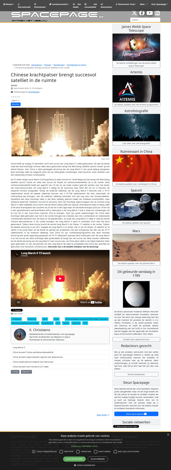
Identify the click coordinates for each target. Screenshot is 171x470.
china (56, 319)
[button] (85, 446)
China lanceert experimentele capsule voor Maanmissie (38, 357)
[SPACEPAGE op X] (134, 14)
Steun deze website (135, 414)
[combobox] (145, 20)
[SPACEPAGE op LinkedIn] (157, 14)
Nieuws (9, 4)
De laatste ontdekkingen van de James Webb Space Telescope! (136, 64)
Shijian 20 (76, 323)
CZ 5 (58, 323)
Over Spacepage (158, 4)
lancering (32, 319)
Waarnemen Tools (126, 4)
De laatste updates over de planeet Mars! (136, 263)
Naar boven (102, 415)
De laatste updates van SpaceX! (136, 223)
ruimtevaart (16, 319)
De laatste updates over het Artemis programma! (136, 104)
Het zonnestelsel (91, 5)
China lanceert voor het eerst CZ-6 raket (30, 366)
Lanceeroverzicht (59, 4)
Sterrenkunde (24, 7)
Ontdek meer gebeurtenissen (136, 339)
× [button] (168, 435)
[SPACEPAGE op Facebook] (142, 14)
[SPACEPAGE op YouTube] (150, 14)
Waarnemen (106, 7)
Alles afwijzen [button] (98, 459)
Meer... (143, 4)
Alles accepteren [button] (74, 459)
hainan (66, 323)
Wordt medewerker (136, 374)
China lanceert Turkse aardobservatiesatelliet (33, 352)
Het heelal (77, 5)
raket (45, 319)
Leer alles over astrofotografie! (136, 143)
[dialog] (85, 451)
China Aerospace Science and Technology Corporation (87, 319)
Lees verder (117, 442)
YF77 (85, 323)
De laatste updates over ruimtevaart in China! (136, 184)
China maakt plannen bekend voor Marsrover (33, 362)
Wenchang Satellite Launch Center (25, 323)
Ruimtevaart (40, 7)
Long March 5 (47, 323)
